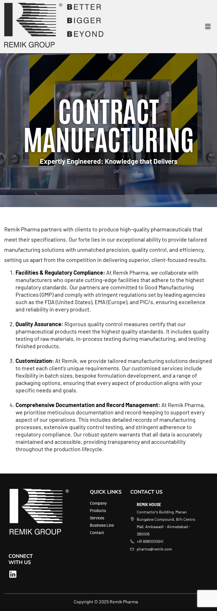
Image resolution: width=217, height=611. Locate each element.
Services (97, 518)
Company (98, 503)
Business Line (102, 525)
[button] (208, 26)
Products (98, 510)
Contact (97, 532)
